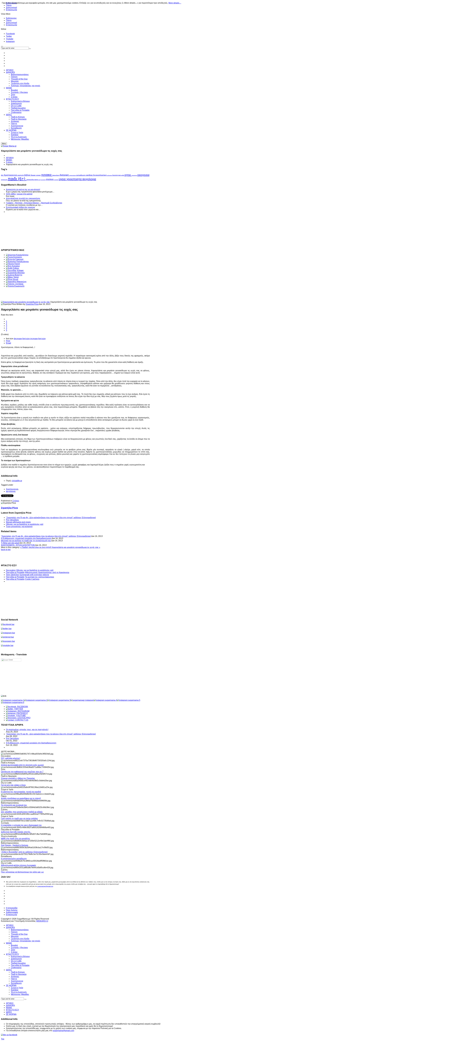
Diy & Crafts (16, 961)
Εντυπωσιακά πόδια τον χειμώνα (20, 207)
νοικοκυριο (134, 175)
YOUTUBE (20, 715)
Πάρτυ (9, 20)
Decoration (11, 570)
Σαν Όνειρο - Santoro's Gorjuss (14, 845)
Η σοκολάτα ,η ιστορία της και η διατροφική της (21, 825)
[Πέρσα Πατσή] (13, 264)
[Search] (25, 999)
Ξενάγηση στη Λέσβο (20, 939)
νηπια (128, 175)
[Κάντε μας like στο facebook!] (12, 1035)
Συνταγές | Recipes (19, 947)
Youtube (9, 39)
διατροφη (64, 175)
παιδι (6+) (17, 179)
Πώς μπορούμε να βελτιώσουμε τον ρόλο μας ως (22, 872)
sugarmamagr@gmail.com (45, 886)
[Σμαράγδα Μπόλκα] (15, 273)
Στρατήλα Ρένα (32, 304)
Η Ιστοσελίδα (11, 908)
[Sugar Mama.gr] (8, 146)
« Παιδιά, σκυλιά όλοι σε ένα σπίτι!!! (36, 547)
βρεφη (33, 175)
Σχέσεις (9, 162)
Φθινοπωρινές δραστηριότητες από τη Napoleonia (47, 572)
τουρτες (56, 179)
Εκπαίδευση (16, 983)
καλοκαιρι (109, 175)
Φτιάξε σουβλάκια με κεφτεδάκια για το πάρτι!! (21, 798)
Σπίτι (13, 950)
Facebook (10, 34)
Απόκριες (15, 976)
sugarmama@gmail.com (63, 1030)
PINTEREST (21, 713)
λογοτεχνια (116, 175)
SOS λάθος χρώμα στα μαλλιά (19, 194)
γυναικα (46, 174)
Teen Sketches (12, 575)
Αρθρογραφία (12, 912)
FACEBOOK (22, 707)
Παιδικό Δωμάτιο (18, 963)
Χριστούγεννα (17, 981)
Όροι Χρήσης (12, 910)
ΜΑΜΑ (9, 160)
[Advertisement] (75, 230)
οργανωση (4, 179)
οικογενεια (143, 174)
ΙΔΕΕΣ (9, 970)
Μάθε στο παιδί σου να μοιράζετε (15, 838)
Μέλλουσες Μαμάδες (20, 994)
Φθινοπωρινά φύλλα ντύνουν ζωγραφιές (18, 865)
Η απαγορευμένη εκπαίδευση (14, 859)
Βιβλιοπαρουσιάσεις (20, 930)
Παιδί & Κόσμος (18, 972)
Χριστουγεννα (10, 175)
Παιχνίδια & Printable (15, 572)
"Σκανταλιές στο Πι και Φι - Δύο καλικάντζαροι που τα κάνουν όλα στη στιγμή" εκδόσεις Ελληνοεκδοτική (51, 518)
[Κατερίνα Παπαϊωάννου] (17, 261)
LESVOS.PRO (23, 718)
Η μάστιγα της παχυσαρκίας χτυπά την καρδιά (21, 792)
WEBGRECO (42, 921)
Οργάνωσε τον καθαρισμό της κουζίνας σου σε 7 (22, 772)
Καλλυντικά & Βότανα (20, 956)
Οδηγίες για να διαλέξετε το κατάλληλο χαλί (24, 524)
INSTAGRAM (23, 711)
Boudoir (14, 945)
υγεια (62, 179)
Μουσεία (14, 936)
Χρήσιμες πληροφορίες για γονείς (25, 941)
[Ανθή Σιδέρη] (12, 268)
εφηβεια (89, 175)
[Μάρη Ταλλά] (12, 277)
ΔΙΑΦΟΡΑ (10, 927)
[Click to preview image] (25, 302)
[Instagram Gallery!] (12, 700)
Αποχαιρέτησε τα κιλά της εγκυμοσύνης (23, 198)
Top (2, 1039)
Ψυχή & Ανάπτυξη (19, 992)
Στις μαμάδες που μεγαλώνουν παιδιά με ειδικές (22, 812)
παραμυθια (30, 179)
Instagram (10, 41)
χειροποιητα (74, 179)
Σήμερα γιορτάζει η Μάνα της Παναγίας (18, 778)
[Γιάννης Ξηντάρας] (15, 284)
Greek (10, 660)
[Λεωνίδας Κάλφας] (15, 270)
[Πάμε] (30, 48)
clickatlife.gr (17, 481)
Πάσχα (14, 979)
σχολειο (50, 179)
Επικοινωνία (11, 10)
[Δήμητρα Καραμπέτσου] (17, 255)
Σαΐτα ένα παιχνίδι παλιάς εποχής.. (16, 832)
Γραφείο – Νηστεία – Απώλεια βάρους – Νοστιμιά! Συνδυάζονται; (34, 203)
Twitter (9, 36)
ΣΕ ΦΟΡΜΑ (11, 985)
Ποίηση (14, 932)
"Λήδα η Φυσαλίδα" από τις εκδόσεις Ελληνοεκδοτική (24, 852)
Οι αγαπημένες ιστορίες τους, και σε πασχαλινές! (27, 729)
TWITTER (18, 709)
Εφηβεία (14, 990)
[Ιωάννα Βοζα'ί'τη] (14, 275)
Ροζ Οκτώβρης (12, 520)
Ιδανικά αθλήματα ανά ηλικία (18, 522)
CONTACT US (21, 720)
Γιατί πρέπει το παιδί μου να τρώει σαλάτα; (19, 818)
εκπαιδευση (81, 175)
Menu (4, 144)
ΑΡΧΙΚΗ (9, 158)
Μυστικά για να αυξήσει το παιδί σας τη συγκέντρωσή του (26, 541)
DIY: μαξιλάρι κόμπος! (10, 758)
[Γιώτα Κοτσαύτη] (14, 257)
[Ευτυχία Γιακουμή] (14, 259)
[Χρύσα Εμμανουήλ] (15, 286)
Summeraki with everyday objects (34, 575)
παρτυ (36, 179)
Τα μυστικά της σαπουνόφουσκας (39, 577)
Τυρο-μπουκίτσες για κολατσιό (19, 526)
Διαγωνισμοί (11, 7)
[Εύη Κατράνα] (13, 266)
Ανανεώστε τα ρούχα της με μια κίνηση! (23, 189)
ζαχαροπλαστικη (100, 175)
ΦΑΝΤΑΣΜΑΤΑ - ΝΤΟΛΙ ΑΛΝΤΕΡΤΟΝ (18, 545)
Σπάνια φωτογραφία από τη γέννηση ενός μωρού (22, 765)
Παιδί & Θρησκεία (18, 974)
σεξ (40, 179)
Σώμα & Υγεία (17, 988)
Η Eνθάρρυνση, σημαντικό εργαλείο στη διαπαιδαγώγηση (26, 538)
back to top (6, 549)
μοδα (122, 175)
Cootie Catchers (32, 579)
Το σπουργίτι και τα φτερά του (14, 805)
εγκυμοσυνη (72, 175)
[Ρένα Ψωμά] (12, 279)
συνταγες (43, 179)
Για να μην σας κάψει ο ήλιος (13, 785)
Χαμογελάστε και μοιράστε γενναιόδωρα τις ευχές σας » (76, 547)
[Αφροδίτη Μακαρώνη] (16, 282)
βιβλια (27, 175)
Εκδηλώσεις (11, 18)
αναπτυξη (20, 175)
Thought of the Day (19, 934)
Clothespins (16, 968)
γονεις (38, 175)
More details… (174, 3)
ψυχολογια (89, 179)
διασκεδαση (56, 175)
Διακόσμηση (16, 959)
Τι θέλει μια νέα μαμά (10, 543)
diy (2, 175)
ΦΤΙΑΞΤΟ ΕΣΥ (12, 954)
